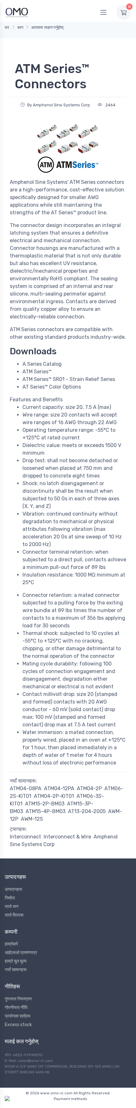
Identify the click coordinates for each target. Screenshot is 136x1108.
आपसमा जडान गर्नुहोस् (47, 27)
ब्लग (20, 27)
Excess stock (18, 1024)
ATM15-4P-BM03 (45, 811)
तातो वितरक (14, 915)
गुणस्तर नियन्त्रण (18, 999)
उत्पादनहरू (13, 889)
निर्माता (10, 898)
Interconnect (25, 837)
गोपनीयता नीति (16, 1007)
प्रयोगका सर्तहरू (17, 1016)
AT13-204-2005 (87, 811)
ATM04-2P (89, 788)
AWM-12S (32, 819)
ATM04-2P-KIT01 (54, 796)
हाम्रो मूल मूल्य (16, 961)
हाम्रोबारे (11, 944)
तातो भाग (11, 906)
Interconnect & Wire (67, 837)
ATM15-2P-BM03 (45, 804)
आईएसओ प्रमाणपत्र (21, 952)
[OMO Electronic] (16, 12)
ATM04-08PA (25, 788)
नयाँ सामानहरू (16, 969)
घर (7, 27)
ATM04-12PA (59, 788)
